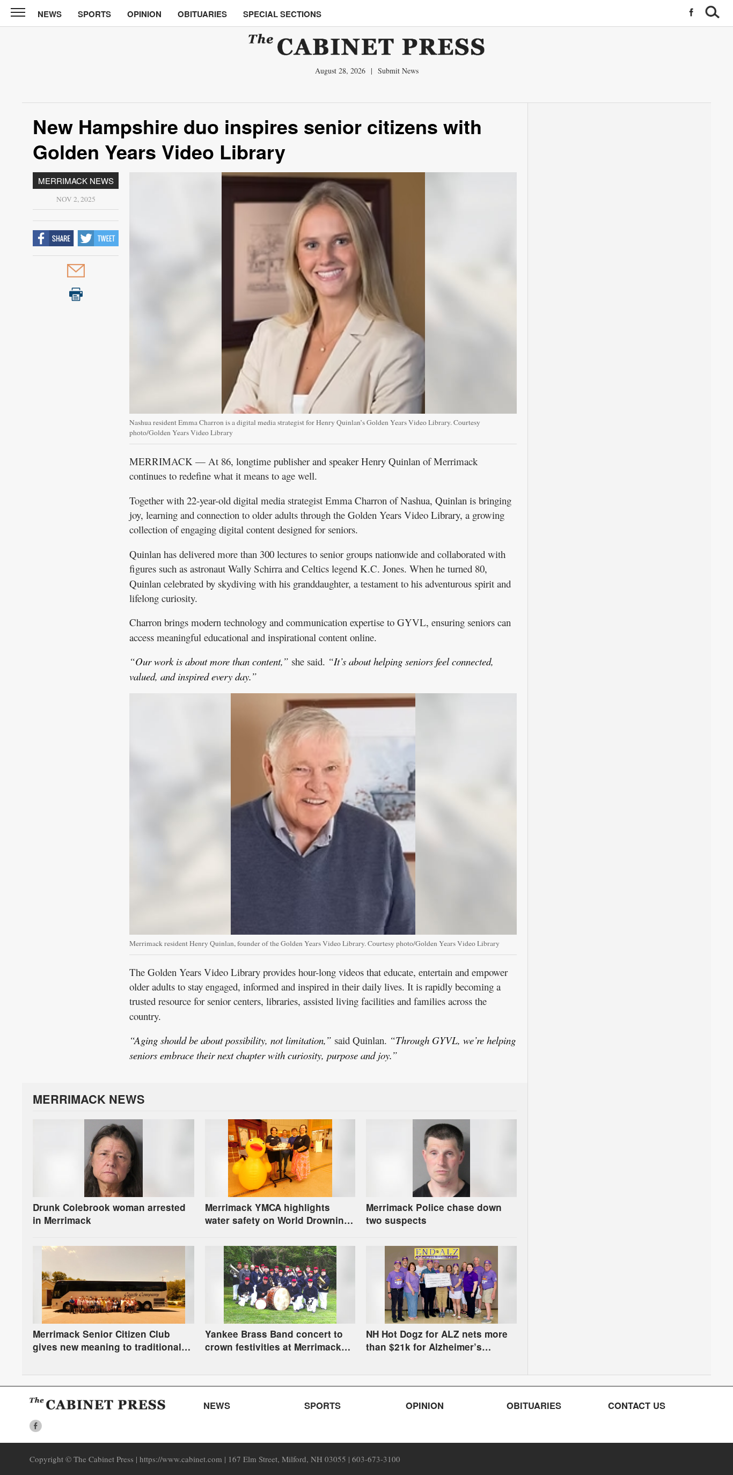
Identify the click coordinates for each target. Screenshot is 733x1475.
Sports (94, 14)
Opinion (144, 14)
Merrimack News (76, 180)
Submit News (398, 70)
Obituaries (202, 14)
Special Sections (282, 14)
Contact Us (636, 1405)
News (50, 14)
